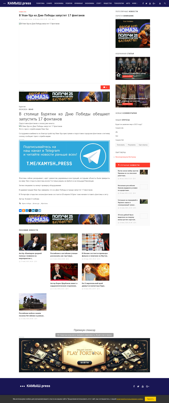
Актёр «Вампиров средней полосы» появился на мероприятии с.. (30, 255)
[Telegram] (39, 210)
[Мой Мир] (26, 210)
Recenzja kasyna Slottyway (126, 157)
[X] (30, 210)
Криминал (78, 3)
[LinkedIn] (33, 210)
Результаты (132, 145)
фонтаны (45, 203)
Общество (108, 3)
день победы (27, 203)
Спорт (98, 3)
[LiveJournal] (36, 210)
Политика (40, 3)
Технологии (119, 3)
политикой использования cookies (130, 399)
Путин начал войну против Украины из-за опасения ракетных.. (128, 173)
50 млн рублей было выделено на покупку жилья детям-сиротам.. (127, 217)
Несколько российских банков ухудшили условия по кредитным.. (127, 187)
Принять (150, 399)
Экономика (58, 3)
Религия (69, 3)
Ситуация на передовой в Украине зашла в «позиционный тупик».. (127, 202)
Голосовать (121, 145)
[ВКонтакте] (20, 210)
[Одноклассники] (23, 210)
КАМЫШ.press (19, 3)
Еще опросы (143, 145)
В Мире (49, 3)
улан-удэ (36, 203)
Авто (128, 3)
